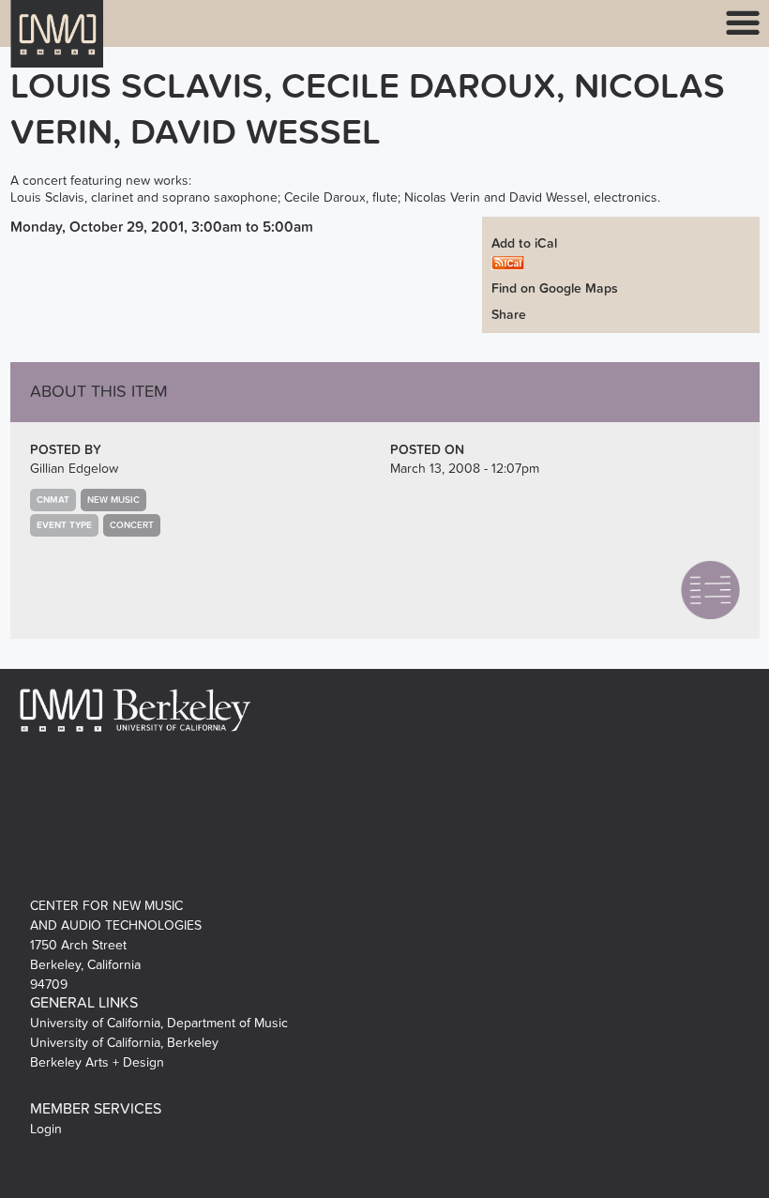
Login (46, 1129)
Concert (132, 525)
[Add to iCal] (507, 262)
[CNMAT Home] (57, 45)
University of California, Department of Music (159, 1023)
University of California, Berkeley (124, 1043)
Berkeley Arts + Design (97, 1062)
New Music (113, 500)
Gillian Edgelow (74, 469)
